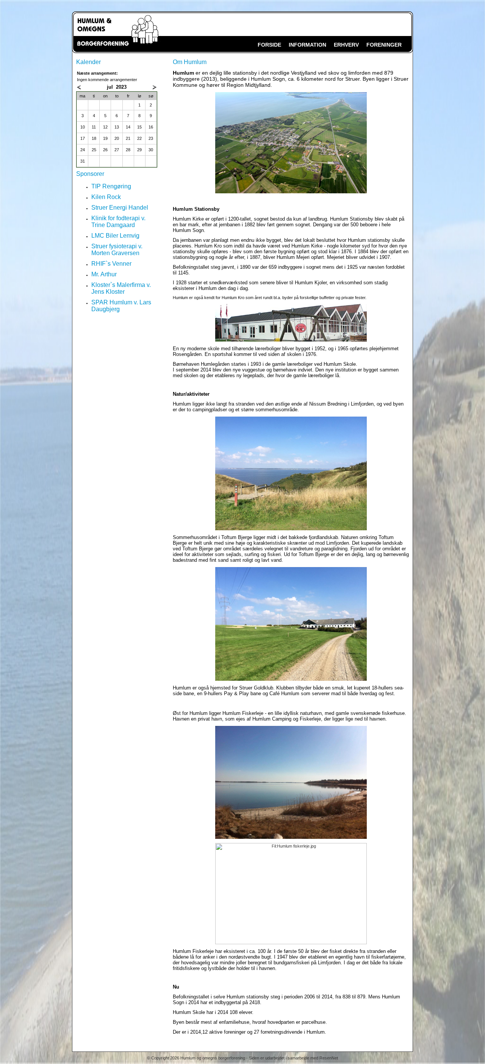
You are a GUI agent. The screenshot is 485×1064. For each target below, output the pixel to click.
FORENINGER (384, 45)
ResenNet (328, 1058)
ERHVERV (346, 45)
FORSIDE (269, 45)
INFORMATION (307, 45)
